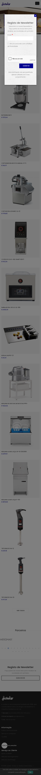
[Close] (35, 15)
